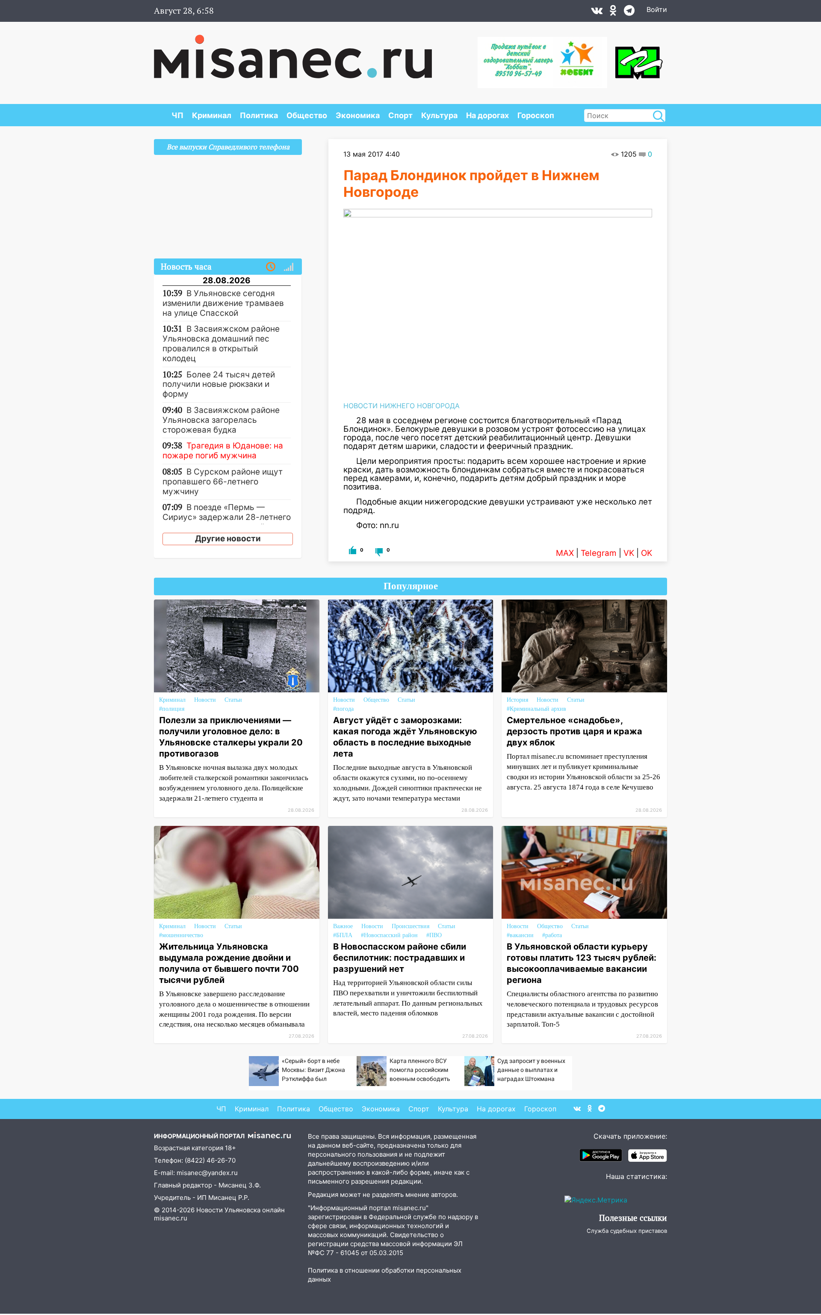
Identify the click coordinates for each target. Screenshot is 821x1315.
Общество (306, 115)
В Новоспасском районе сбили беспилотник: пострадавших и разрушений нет (399, 957)
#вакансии (520, 935)
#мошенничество (181, 935)
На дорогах (487, 115)
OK (646, 553)
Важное (343, 926)
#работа (552, 935)
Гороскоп (535, 115)
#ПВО (434, 935)
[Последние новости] (270, 267)
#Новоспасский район (389, 935)
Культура (439, 115)
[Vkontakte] (596, 12)
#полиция (171, 709)
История (517, 700)
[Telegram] (629, 12)
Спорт (400, 115)
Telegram (599, 553)
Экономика (358, 115)
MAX (565, 553)
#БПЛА (342, 935)
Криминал (211, 115)
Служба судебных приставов (627, 1230)
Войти (657, 9)
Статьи (233, 700)
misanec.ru (170, 1218)
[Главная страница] (293, 52)
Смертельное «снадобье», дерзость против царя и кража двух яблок (574, 731)
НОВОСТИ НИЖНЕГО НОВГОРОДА (401, 405)
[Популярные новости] (288, 267)
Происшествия (410, 926)
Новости (205, 700)
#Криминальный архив (536, 709)
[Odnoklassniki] (613, 12)
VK (628, 553)
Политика (259, 115)
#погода (343, 709)
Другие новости (228, 538)
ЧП (177, 115)
